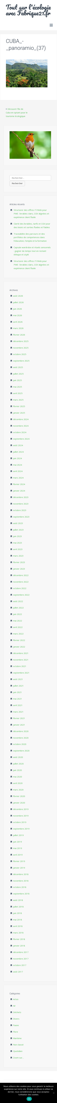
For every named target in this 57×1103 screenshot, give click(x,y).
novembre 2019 (20, 815)
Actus (15, 999)
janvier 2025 (19, 412)
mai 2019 (17, 848)
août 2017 (18, 971)
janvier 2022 (19, 646)
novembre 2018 (20, 880)
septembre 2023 (21, 516)
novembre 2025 (20, 347)
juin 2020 (17, 770)
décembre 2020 (20, 731)
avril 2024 (18, 471)
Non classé (18, 1044)
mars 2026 (18, 328)
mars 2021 (18, 711)
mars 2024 (18, 477)
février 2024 (19, 484)
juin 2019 (17, 841)
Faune (16, 1025)
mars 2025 (18, 399)
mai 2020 (17, 776)
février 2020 (19, 796)
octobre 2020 (19, 744)
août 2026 (18, 295)
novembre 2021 (20, 659)
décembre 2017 (20, 952)
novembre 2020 (20, 737)
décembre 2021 (20, 653)
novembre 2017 (20, 958)
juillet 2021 (18, 685)
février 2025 (19, 406)
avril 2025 (18, 393)
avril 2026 (18, 321)
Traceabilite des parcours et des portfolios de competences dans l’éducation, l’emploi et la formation (30, 237)
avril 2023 (18, 549)
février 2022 (19, 640)
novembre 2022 (20, 581)
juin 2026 (17, 308)
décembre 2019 (20, 809)
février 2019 (19, 861)
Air (14, 1005)
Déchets (17, 1012)
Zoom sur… (18, 1057)
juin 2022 (17, 614)
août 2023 (18, 523)
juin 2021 (17, 692)
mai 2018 (17, 919)
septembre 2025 (21, 360)
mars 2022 (18, 633)
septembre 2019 (21, 828)
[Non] (53, 1093)
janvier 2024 (19, 490)
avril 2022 (18, 627)
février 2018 (19, 939)
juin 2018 (17, 913)
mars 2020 (18, 789)
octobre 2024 (19, 432)
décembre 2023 (20, 497)
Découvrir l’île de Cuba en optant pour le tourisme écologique (17, 113)
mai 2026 (17, 315)
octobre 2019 (19, 822)
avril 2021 (18, 705)
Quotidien (17, 1051)
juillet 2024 (18, 451)
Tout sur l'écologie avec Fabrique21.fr (28, 10)
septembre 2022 (21, 594)
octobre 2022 (19, 588)
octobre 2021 (19, 666)
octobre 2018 (19, 887)
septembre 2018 (21, 893)
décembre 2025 (20, 341)
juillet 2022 (18, 607)
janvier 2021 (19, 724)
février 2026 (19, 334)
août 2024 (18, 445)
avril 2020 (18, 783)
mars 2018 (18, 932)
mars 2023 (18, 555)
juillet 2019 (18, 835)
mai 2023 (17, 542)
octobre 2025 (19, 354)
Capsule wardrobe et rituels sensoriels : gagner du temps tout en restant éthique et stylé (32, 251)
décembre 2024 (20, 419)
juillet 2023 (18, 529)
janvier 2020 (19, 802)
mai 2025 (17, 386)
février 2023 (19, 562)
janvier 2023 (19, 568)
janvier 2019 (19, 867)
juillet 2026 (18, 302)
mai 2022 (17, 620)
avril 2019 (18, 854)
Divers (16, 1018)
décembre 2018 (20, 874)
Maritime (17, 1038)
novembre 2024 (20, 425)
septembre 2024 (21, 438)
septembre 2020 (21, 750)
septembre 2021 (21, 672)
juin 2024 (17, 458)
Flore (15, 1031)
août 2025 (18, 367)
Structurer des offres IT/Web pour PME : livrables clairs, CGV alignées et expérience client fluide (31, 214)
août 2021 (18, 679)
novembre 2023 (20, 503)
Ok (29, 1099)
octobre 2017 (19, 965)
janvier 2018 (19, 945)
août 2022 (18, 601)
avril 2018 (18, 926)
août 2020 (18, 757)
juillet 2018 (18, 906)
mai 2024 (17, 464)
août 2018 (18, 900)
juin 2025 (17, 380)
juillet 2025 (18, 373)
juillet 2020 (18, 763)
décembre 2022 (20, 575)
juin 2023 (17, 536)
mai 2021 (17, 698)
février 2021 (19, 718)
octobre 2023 (19, 510)
